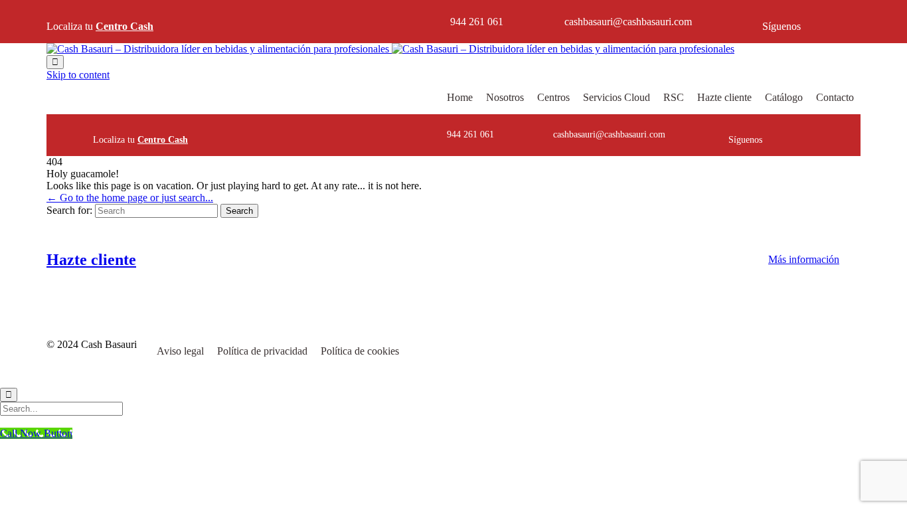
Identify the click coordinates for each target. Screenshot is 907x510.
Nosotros (505, 97)
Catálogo (784, 97)
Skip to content (78, 74)
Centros (553, 97)
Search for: (69, 210)
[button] (804, 259)
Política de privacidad (262, 351)
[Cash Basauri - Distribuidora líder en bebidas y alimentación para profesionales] (390, 48)
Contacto (835, 97)
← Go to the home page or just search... (129, 197)
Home (460, 97)
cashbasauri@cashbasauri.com (628, 21)
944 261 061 (476, 21)
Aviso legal (180, 351)
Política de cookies (360, 351)
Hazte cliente (724, 97)
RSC (673, 97)
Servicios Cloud (616, 97)
